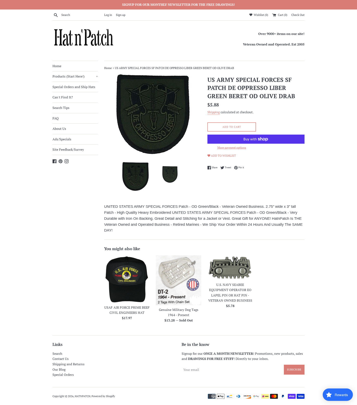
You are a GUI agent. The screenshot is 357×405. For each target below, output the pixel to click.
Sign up (120, 15)
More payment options (231, 147)
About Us (59, 128)
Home (56, 66)
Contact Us (60, 358)
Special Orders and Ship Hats (73, 87)
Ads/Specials (61, 139)
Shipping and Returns (68, 364)
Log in (108, 15)
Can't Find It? (62, 97)
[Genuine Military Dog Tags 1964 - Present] (178, 280)
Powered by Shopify (103, 396)
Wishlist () (260, 15)
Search (57, 353)
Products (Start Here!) (75, 76)
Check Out (298, 15)
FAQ (55, 118)
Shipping (213, 112)
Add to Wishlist (223, 156)
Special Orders (63, 374)
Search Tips (60, 107)
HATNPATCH (82, 396)
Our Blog (58, 369)
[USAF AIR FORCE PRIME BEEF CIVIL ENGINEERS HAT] (127, 279)
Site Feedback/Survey (68, 149)
